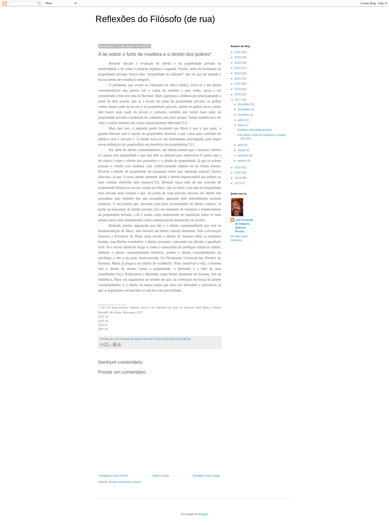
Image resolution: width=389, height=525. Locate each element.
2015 (238, 172)
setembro (244, 114)
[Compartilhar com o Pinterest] (119, 344)
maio (241, 125)
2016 (238, 167)
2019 (238, 89)
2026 (238, 52)
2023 (238, 68)
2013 (238, 183)
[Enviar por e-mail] (102, 344)
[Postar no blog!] (106, 344)
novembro (244, 109)
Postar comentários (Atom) (125, 482)
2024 (238, 62)
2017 (238, 99)
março (242, 150)
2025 (238, 57)
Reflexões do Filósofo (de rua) (155, 19)
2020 (238, 83)
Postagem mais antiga (206, 475)
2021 (238, 78)
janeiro (242, 160)
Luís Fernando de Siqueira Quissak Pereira (244, 225)
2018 (238, 94)
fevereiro (243, 155)
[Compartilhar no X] (110, 344)
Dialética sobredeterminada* (254, 129)
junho (241, 120)
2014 (238, 177)
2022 (238, 73)
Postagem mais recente (113, 475)
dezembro (244, 104)
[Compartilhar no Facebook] (115, 344)
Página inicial (160, 475)
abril (241, 145)
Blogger (203, 514)
